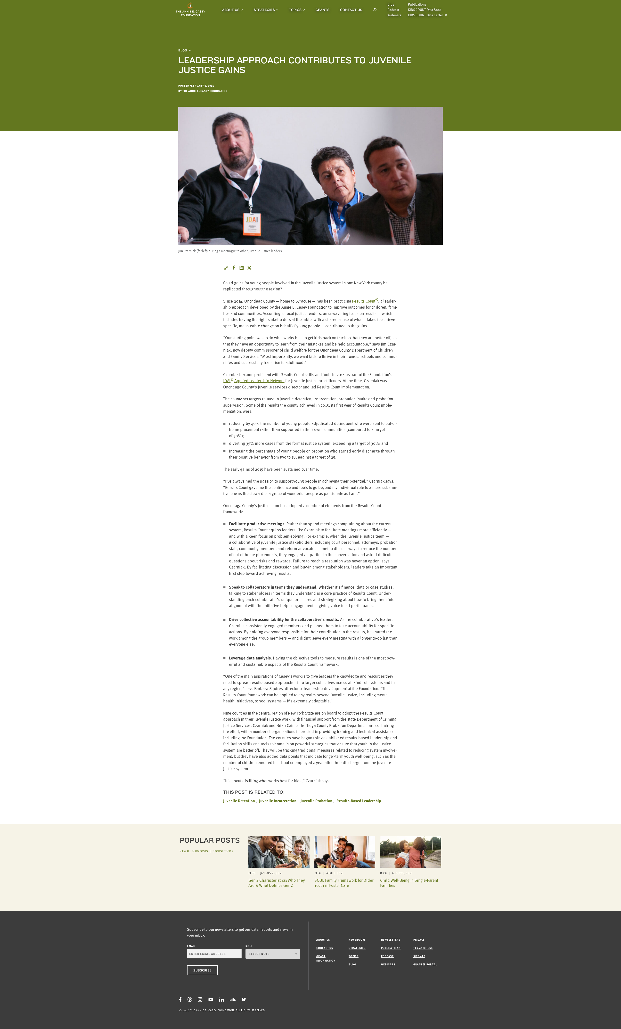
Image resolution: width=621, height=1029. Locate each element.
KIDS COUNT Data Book (424, 9)
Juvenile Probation (316, 801)
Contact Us (351, 9)
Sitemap (419, 956)
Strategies (264, 9)
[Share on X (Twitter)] (249, 268)
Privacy (419, 940)
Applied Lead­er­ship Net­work (259, 381)
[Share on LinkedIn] (242, 268)
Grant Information (325, 958)
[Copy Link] (226, 268)
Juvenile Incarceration (277, 801)
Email (191, 946)
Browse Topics (223, 851)
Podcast (393, 9)
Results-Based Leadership (358, 801)
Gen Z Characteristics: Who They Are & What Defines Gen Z (276, 882)
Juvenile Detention (239, 801)
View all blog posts (194, 851)
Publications (417, 4)
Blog (390, 4)
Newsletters (390, 940)
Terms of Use (423, 948)
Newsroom (357, 940)
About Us (231, 9)
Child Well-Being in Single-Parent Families (409, 882)
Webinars (394, 15)
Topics (295, 9)
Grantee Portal (425, 964)
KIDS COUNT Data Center (425, 15)
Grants (322, 9)
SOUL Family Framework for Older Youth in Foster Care (344, 882)
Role (249, 946)
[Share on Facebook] (234, 268)
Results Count (365, 301)
